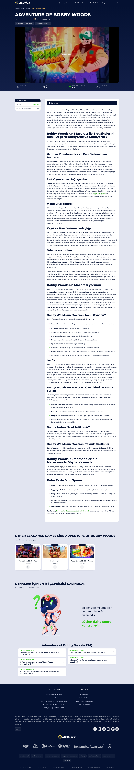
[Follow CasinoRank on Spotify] (113, 729)
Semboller (54, 698)
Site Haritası (110, 767)
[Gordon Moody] (64, 746)
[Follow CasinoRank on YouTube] (108, 729)
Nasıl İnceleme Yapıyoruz (84, 701)
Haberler (116, 3)
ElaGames (36, 104)
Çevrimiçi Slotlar (64, 3)
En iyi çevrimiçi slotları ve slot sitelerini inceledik (72, 511)
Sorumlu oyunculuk (94, 767)
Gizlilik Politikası (84, 698)
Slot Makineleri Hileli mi (54, 695)
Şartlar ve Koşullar (26, 767)
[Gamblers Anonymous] (35, 746)
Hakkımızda (84, 695)
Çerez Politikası (42, 767)
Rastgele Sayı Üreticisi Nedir (54, 708)
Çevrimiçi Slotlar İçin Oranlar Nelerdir (54, 701)
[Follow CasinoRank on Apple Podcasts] (117, 729)
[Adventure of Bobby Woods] (82, 557)
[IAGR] (26, 746)
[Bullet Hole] (55, 557)
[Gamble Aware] (89, 746)
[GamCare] (48, 746)
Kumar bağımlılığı (76, 767)
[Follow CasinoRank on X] (104, 729)
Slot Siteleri (94, 3)
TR (17, 729)
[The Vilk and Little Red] (28, 557)
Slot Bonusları (80, 3)
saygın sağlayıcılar (99, 194)
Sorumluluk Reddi (58, 767)
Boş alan (105, 3)
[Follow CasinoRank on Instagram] (99, 729)
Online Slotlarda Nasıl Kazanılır (54, 704)
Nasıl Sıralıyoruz (84, 704)
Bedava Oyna (67, 55)
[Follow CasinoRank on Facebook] (95, 729)
